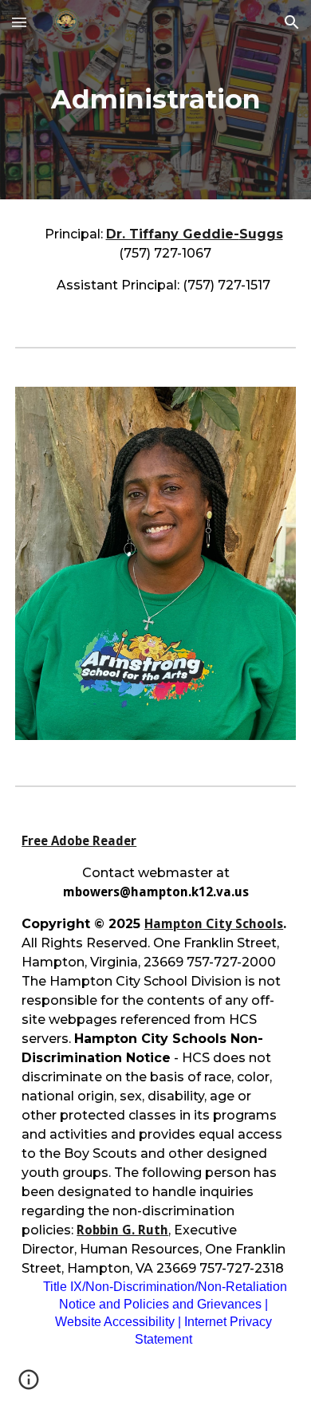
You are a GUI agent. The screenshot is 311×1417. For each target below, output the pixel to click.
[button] (19, 22)
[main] (155, 99)
